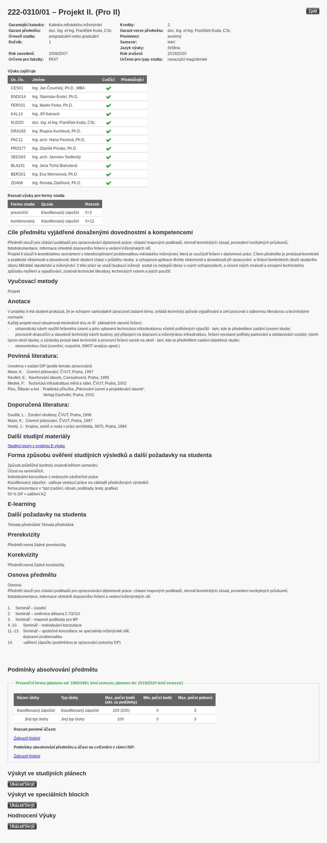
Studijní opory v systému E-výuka (36, 446)
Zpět (312, 11)
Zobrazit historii (27, 738)
